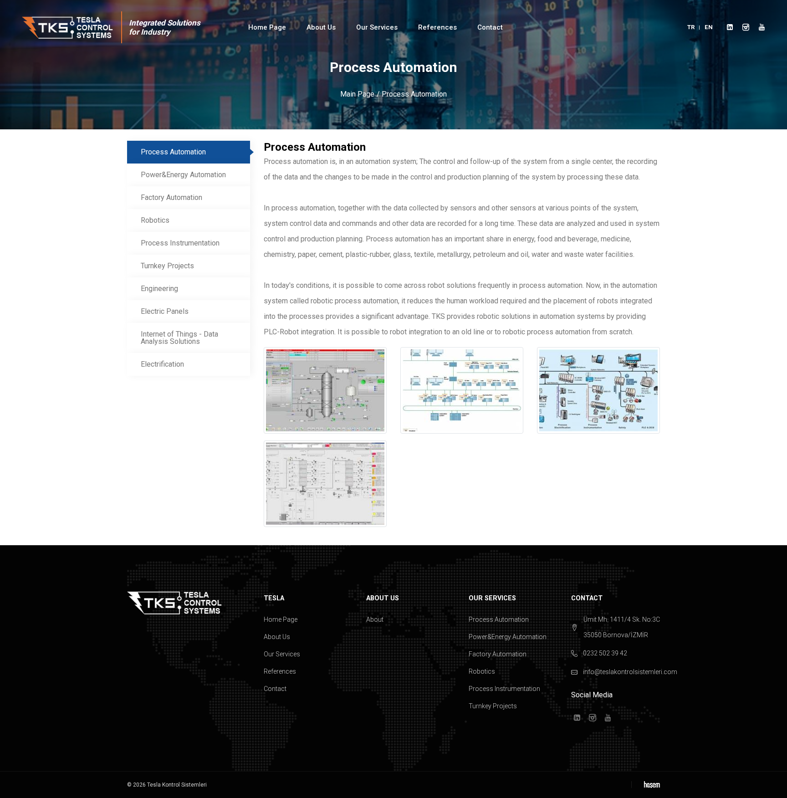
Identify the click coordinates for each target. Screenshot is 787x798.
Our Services (282, 654)
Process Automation (173, 152)
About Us (277, 636)
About (374, 619)
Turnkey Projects (167, 265)
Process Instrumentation (180, 243)
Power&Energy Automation (183, 174)
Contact (490, 27)
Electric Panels (165, 311)
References (280, 671)
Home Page (267, 27)
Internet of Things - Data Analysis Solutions (179, 338)
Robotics (155, 220)
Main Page (357, 94)
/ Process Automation (412, 94)
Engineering (159, 288)
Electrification (162, 364)
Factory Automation (171, 197)
